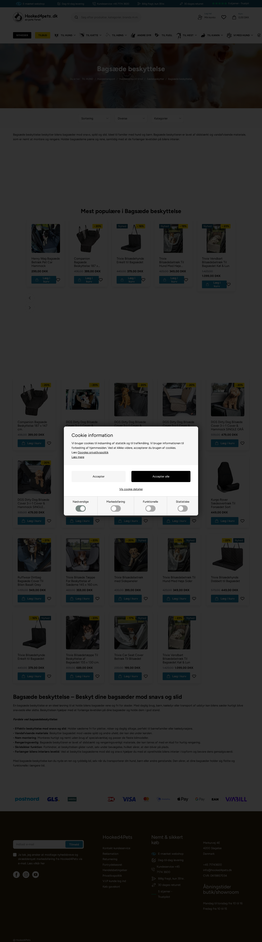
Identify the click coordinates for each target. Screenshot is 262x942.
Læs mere (78, 457)
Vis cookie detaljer (131, 489)
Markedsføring (115, 501)
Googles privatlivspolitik (93, 452)
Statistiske (182, 501)
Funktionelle (150, 501)
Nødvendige (81, 501)
